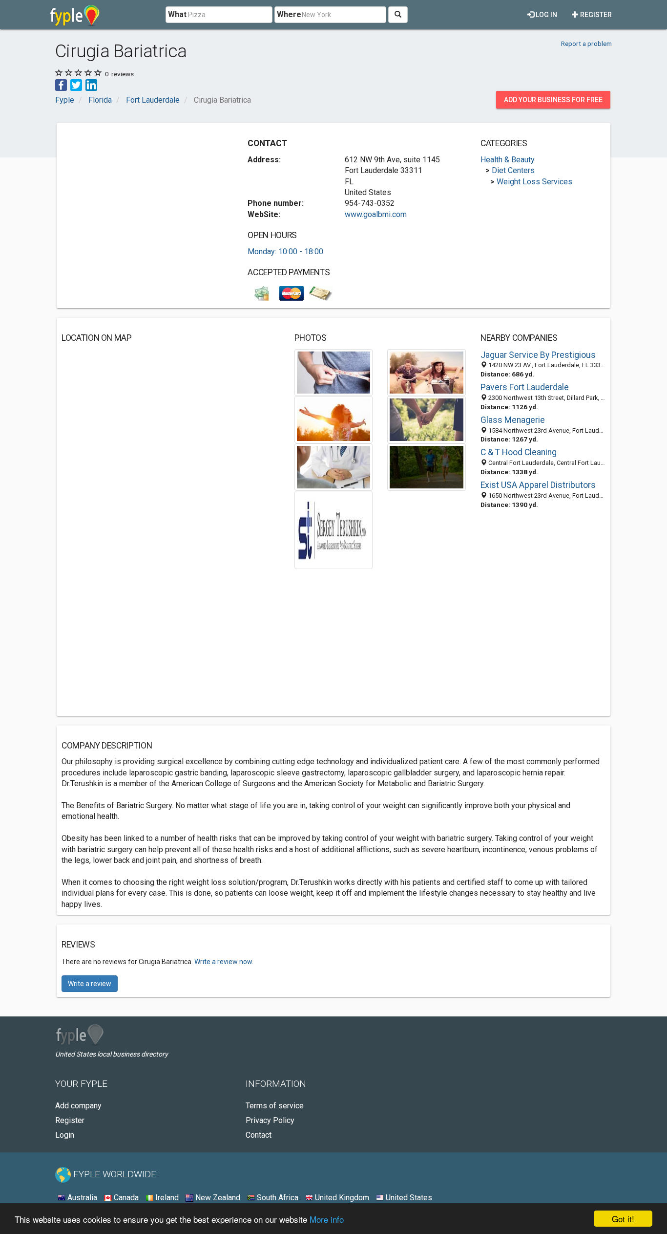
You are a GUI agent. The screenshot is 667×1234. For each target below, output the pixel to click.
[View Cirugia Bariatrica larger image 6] (426, 466)
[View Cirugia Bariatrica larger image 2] (426, 371)
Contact (258, 1135)
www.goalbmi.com (376, 214)
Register (595, 15)
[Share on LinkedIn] (91, 84)
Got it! (623, 1218)
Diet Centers (513, 170)
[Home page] (75, 14)
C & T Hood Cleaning (518, 452)
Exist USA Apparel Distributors (538, 485)
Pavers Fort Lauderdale (524, 387)
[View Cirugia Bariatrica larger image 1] (333, 371)
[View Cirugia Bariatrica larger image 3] (333, 419)
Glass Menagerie (512, 420)
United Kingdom (341, 1197)
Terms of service (275, 1105)
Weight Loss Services (534, 181)
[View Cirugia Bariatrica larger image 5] (333, 466)
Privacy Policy (270, 1120)
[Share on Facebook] (61, 84)
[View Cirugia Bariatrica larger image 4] (426, 419)
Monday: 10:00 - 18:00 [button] (285, 251)
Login (64, 1135)
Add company (78, 1105)
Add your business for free (553, 100)
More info (327, 1219)
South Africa (276, 1197)
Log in (545, 15)
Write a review (89, 984)
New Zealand (216, 1197)
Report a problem (586, 43)
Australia (81, 1197)
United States (408, 1197)
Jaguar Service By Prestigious (538, 355)
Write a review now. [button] (223, 962)
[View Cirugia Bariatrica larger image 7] (333, 529)
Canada (125, 1197)
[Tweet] (76, 84)
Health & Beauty (507, 159)
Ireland (166, 1197)
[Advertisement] (144, 196)
